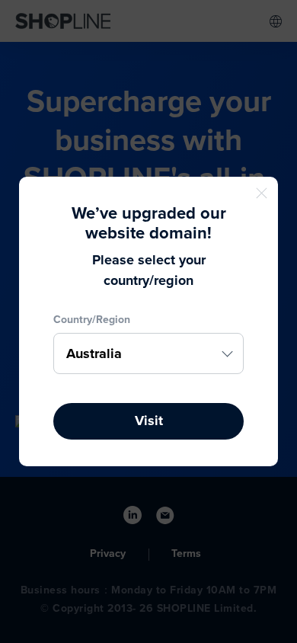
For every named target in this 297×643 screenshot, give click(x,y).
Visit (149, 420)
